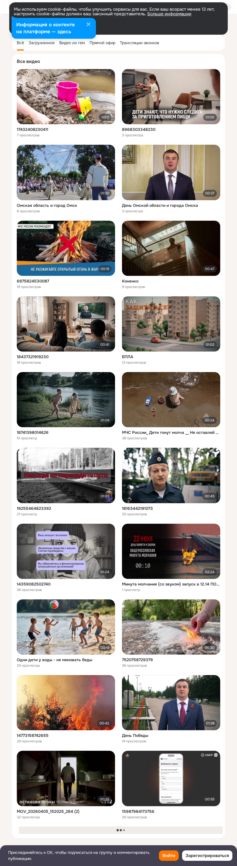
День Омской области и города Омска (160, 205)
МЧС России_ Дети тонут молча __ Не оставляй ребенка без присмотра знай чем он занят (171, 432)
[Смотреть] (66, 96)
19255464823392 (34, 508)
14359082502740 (34, 584)
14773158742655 (33, 735)
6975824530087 (33, 281)
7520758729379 (137, 659)
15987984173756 (138, 811)
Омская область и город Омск (47, 205)
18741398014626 (33, 432)
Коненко (130, 281)
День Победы (135, 735)
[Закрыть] (88, 24)
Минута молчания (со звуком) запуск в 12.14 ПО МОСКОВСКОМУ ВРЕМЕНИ (171, 584)
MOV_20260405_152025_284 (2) (48, 811)
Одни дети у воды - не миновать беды (54, 659)
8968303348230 (138, 129)
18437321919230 (33, 356)
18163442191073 (137, 508)
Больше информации (169, 14)
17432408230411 (32, 129)
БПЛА (127, 356)
